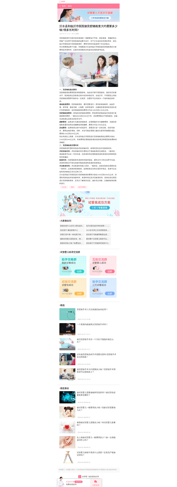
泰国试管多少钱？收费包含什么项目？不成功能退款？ (81, 243)
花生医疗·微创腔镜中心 (69, 230)
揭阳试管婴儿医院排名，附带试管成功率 (75, 239)
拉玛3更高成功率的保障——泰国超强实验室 (103, 226)
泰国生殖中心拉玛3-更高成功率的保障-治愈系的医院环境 (82, 226)
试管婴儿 (62, 469)
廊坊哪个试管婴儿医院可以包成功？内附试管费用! (105, 239)
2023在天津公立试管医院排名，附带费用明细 (103, 230)
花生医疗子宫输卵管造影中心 (97, 243)
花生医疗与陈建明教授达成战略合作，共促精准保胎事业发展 (109, 234)
